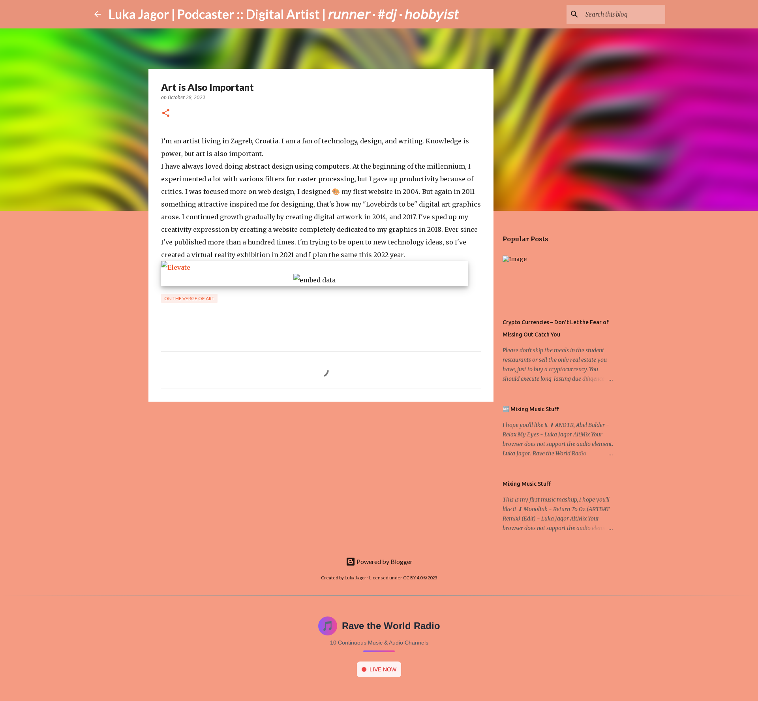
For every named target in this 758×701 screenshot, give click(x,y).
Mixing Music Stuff (527, 484)
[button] (166, 113)
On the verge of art (189, 298)
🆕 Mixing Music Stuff (531, 409)
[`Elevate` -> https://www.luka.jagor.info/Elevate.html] (175, 267)
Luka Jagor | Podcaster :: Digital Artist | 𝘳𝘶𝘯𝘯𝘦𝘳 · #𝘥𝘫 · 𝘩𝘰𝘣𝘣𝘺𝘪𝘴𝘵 (284, 14)
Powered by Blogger (384, 561)
